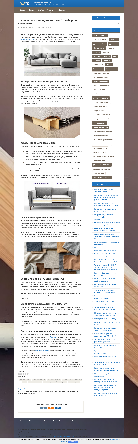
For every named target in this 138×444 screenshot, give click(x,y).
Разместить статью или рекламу (83, 421)
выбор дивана (25, 379)
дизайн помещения (39, 379)
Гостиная (113, 40)
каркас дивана (68, 379)
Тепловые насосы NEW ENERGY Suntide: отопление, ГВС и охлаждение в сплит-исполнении (105, 267)
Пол (114, 56)
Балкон (104, 36)
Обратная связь (34, 421)
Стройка (41, 10)
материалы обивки (35, 382)
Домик (31, 10)
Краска (106, 52)
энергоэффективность (102, 177)
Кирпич (96, 52)
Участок (50, 10)
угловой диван (74, 382)
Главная (22, 10)
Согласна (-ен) (73, 441)
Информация (61, 10)
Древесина (113, 44)
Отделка (96, 56)
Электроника (111, 69)
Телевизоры (98, 69)
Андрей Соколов (24, 389)
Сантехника (98, 65)
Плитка (107, 56)
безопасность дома (101, 73)
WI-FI (95, 36)
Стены (108, 65)
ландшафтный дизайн (102, 131)
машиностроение (100, 136)
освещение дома (100, 148)
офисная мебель (99, 152)
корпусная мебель (100, 127)
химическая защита (101, 169)
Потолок (96, 61)
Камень (111, 48)
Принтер (107, 61)
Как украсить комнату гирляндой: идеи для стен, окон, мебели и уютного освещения (106, 197)
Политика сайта (49, 421)
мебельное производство (103, 140)
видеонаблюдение (100, 77)
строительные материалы (103, 156)
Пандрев (53, 337)
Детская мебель (99, 44)
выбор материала (100, 81)
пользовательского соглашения (64, 436)
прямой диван (49, 382)
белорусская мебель (42, 351)
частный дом (98, 173)
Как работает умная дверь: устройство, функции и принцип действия (105, 217)
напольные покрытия (102, 144)
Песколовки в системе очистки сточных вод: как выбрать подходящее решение (105, 387)
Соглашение (63, 421)
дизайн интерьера (100, 98)
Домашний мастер (43, 2)
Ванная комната (100, 40)
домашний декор (100, 106)
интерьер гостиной (54, 379)
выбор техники (99, 94)
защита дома (98, 111)
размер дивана (61, 382)
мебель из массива (27, 39)
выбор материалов (101, 86)
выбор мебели (99, 90)
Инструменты (98, 48)
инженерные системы (102, 115)
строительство (99, 161)
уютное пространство (101, 165)
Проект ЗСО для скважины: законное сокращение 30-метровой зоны (106, 236)
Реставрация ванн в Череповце (105, 319)
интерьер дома (99, 123)
